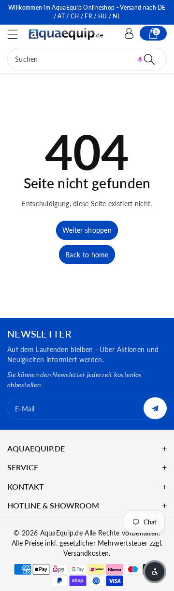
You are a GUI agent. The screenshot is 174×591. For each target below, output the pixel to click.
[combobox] (87, 59)
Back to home (87, 255)
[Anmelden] (129, 33)
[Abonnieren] (155, 408)
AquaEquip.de (61, 533)
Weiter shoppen (87, 230)
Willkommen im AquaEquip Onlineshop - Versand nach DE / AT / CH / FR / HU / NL (87, 12)
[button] (17, 34)
